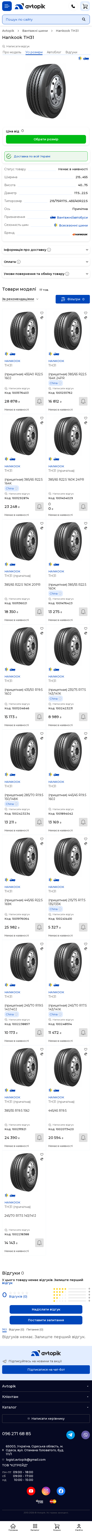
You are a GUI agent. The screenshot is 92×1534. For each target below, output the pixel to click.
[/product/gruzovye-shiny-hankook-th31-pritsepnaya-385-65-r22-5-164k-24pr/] (68, 331)
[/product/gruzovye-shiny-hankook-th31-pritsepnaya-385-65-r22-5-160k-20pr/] (24, 541)
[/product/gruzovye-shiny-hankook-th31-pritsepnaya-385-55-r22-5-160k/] (68, 541)
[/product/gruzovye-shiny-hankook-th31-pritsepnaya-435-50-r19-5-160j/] (24, 646)
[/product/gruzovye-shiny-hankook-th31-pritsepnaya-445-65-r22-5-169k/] (24, 857)
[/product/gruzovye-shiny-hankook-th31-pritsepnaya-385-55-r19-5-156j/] (24, 1067)
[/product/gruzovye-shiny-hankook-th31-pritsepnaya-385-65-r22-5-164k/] (24, 436)
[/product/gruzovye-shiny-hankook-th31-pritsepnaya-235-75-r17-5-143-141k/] (68, 646)
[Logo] (30, 6)
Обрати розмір (46, 139)
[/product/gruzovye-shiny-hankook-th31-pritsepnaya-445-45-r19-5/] (68, 1067)
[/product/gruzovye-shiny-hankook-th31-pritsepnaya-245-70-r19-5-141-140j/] (24, 962)
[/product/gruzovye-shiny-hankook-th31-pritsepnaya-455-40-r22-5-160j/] (24, 331)
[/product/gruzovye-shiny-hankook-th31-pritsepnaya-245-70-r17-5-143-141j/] (24, 1172)
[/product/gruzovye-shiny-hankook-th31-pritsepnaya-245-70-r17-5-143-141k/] (68, 962)
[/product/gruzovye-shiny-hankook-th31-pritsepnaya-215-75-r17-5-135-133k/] (68, 857)
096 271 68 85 (16, 1433)
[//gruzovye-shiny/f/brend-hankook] (80, 235)
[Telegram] (70, 1435)
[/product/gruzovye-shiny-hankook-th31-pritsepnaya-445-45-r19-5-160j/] (68, 751)
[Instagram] (46, 1491)
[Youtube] (31, 1491)
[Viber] (85, 1435)
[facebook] (61, 1491)
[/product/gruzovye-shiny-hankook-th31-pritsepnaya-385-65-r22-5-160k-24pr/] (68, 436)
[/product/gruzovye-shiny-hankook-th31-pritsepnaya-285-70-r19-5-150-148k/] (24, 751)
